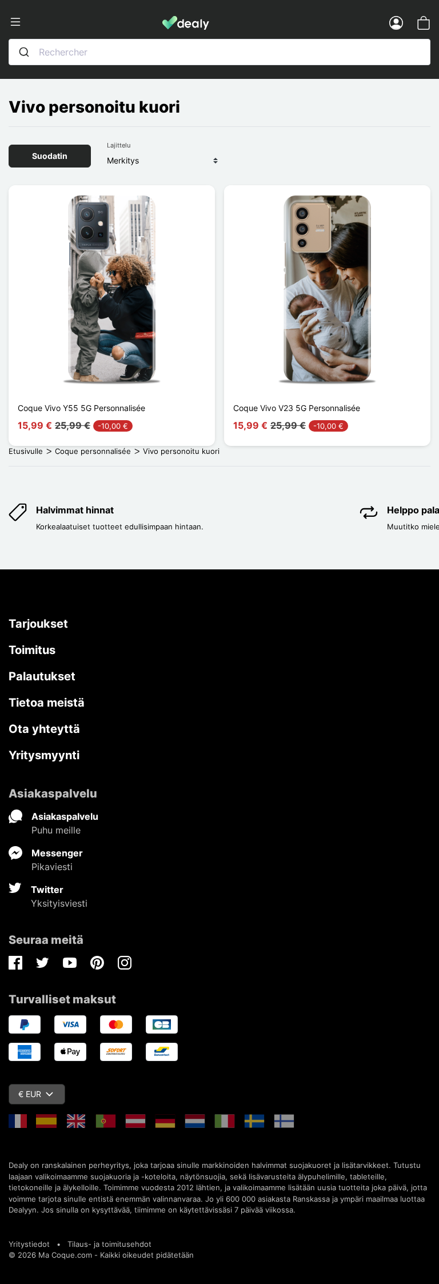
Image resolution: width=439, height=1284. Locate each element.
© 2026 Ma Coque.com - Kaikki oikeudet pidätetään (101, 1254)
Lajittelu (118, 145)
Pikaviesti (52, 866)
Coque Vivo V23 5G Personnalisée (296, 408)
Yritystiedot (29, 1244)
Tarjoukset (38, 624)
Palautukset (42, 676)
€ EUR (29, 1094)
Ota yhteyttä (44, 729)
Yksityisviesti (59, 903)
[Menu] (85, 22)
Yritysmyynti (44, 755)
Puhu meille (56, 830)
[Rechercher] (24, 52)
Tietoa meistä (47, 702)
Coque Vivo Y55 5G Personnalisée (81, 408)
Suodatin (49, 156)
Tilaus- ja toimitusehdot (109, 1244)
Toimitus (32, 650)
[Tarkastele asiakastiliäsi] (396, 22)
